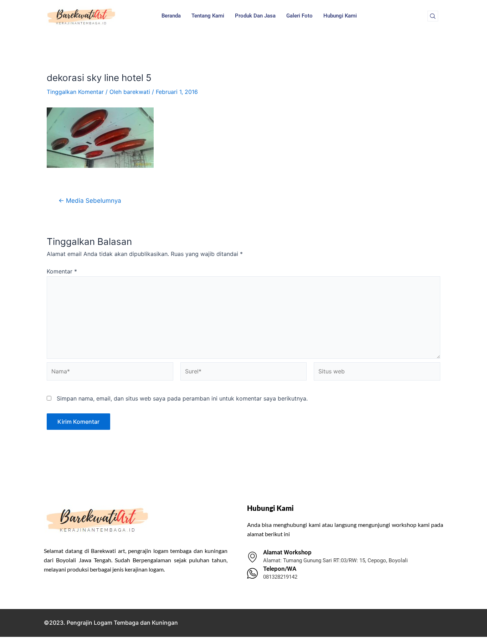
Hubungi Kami (340, 15)
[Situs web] (377, 372)
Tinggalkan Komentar (75, 91)
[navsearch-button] (432, 16)
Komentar (62, 271)
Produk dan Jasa (255, 15)
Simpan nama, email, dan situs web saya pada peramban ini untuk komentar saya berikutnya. (182, 398)
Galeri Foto (299, 15)
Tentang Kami (207, 15)
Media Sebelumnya (89, 200)
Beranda (171, 15)
